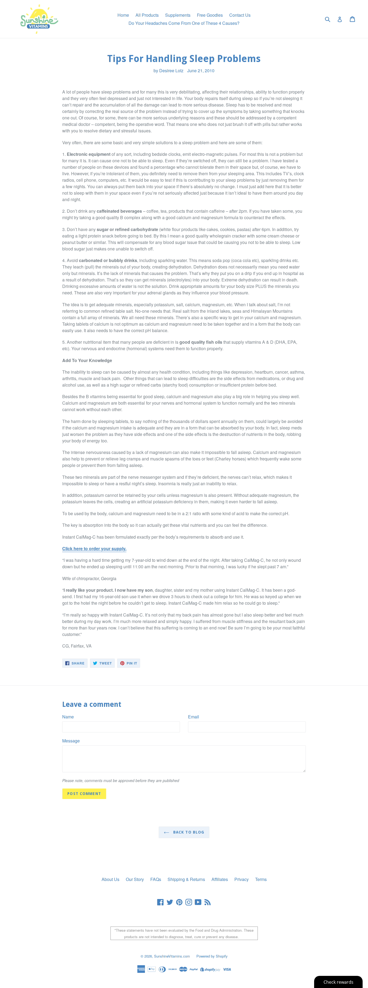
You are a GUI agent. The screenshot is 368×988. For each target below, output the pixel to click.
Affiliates (219, 879)
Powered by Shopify (212, 956)
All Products (147, 15)
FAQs (155, 879)
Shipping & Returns (186, 879)
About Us (110, 879)
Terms (261, 879)
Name (68, 717)
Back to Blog (188, 832)
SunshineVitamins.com (172, 956)
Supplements (177, 15)
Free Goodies (210, 15)
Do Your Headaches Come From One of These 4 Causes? (184, 23)
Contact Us (240, 15)
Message (71, 741)
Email (193, 717)
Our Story (135, 879)
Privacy (241, 879)
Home (123, 15)
